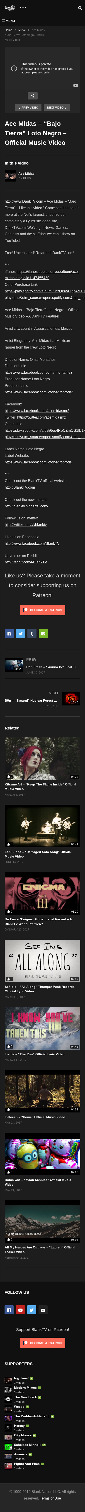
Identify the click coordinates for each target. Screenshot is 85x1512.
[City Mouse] (8, 1437)
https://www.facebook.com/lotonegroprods (38, 462)
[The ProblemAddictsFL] (8, 1418)
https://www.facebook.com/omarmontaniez (38, 372)
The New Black (25, 1397)
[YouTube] (20, 1309)
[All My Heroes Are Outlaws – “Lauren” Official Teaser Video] (42, 1221)
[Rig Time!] (8, 1380)
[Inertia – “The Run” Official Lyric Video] (42, 1028)
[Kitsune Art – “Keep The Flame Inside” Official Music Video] (42, 758)
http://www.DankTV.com (24, 201)
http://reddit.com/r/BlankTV (26, 562)
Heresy (19, 1425)
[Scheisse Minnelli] (8, 1447)
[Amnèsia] (8, 1456)
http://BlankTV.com (20, 487)
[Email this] (43, 633)
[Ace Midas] (10, 176)
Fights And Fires (27, 1464)
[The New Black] (8, 1399)
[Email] (43, 1309)
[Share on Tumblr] (31, 633)
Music (22, 30)
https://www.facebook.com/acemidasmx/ (37, 411)
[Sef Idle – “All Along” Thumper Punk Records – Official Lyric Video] (42, 961)
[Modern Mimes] (8, 1389)
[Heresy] (8, 1428)
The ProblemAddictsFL (32, 1416)
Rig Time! (21, 1378)
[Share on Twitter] (20, 633)
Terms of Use (50, 1498)
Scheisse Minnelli (27, 1445)
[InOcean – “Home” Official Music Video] (42, 1091)
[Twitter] (31, 1309)
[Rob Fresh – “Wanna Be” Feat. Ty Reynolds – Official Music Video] (42, 666)
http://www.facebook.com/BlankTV (32, 543)
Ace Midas (26, 173)
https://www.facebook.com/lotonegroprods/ (39, 392)
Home (8, 30)
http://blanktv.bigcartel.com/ (26, 506)
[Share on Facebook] (9, 633)
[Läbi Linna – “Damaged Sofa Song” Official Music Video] (42, 826)
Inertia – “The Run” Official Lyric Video (35, 1054)
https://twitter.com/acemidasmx (41, 417)
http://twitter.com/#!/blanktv (26, 525)
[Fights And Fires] (8, 1466)
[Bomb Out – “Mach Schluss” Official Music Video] (42, 1154)
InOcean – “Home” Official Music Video (35, 1117)
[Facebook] (9, 1309)
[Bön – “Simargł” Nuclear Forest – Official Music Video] (42, 699)
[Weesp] (8, 1409)
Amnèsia (20, 1454)
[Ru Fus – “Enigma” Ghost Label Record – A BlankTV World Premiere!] (42, 893)
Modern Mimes (25, 1387)
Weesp (19, 1406)
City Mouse (23, 1435)
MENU (10, 21)
